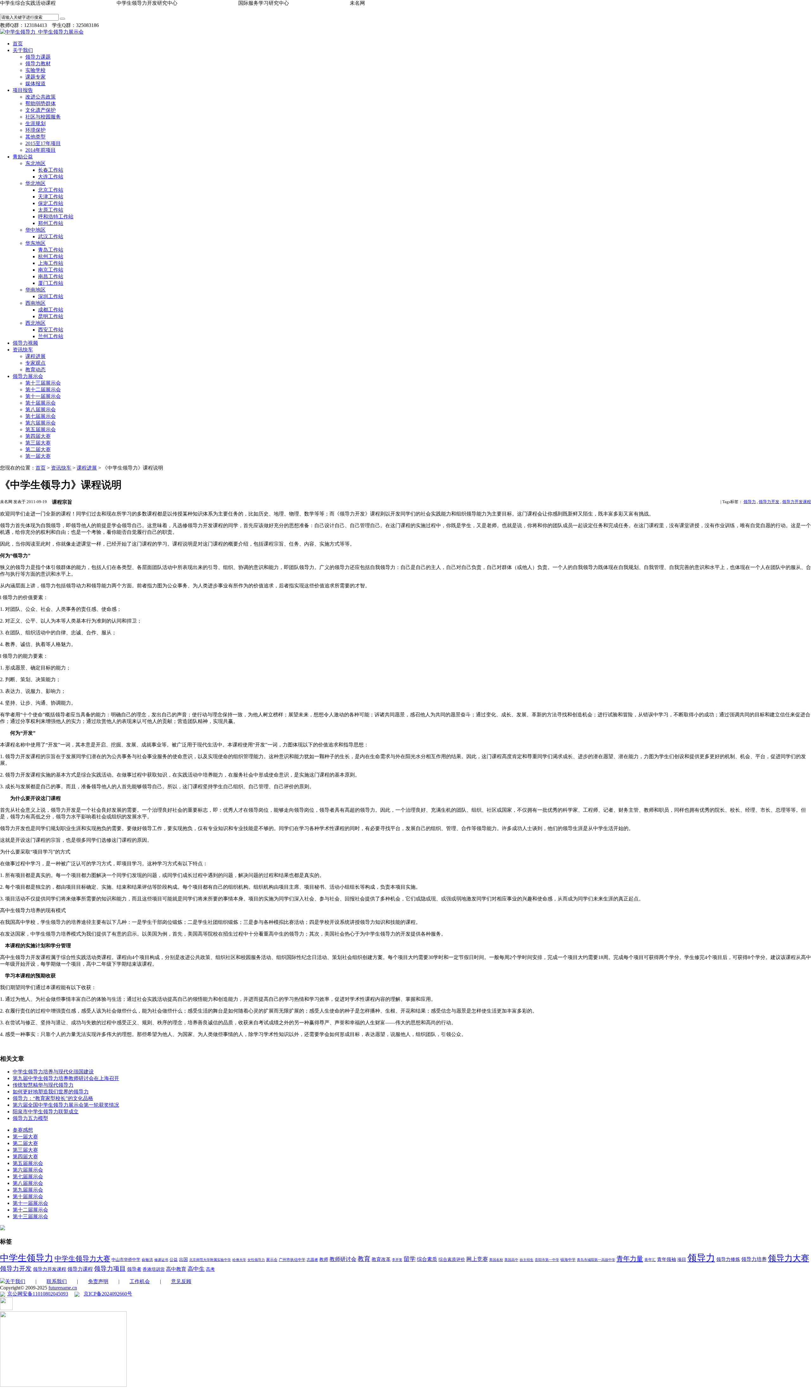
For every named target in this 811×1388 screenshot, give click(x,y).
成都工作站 (50, 309)
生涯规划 (35, 123)
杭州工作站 (50, 256)
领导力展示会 (28, 376)
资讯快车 (23, 349)
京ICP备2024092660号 (108, 1293)
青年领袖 (666, 1259)
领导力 (750, 501)
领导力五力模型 (30, 1118)
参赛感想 (23, 1130)
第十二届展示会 (43, 389)
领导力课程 (80, 1269)
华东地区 (35, 243)
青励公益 (23, 156)
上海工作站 (50, 263)
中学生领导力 (26, 1258)
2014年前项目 (40, 150)
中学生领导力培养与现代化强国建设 (53, 1071)
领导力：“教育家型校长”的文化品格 (53, 1098)
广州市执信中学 (292, 1259)
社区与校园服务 (43, 116)
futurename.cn (62, 1287)
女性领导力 (256, 1260)
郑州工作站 (50, 223)
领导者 (134, 1269)
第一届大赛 (38, 456)
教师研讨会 (342, 1259)
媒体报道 (35, 83)
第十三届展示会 (43, 383)
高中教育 (176, 1269)
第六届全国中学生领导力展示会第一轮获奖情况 (66, 1105)
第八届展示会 (40, 409)
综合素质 (427, 1259)
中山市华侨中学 (126, 1259)
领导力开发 (769, 501)
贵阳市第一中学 (547, 1260)
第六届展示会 (40, 422)
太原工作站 (50, 210)
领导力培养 (754, 1259)
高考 (210, 1269)
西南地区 (35, 303)
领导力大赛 (788, 1258)
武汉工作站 (50, 236)
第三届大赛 (38, 442)
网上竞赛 (477, 1259)
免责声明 (98, 1281)
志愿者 (312, 1259)
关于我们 (23, 50)
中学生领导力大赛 (82, 1259)
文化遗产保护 (40, 110)
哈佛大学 (239, 1260)
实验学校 (35, 70)
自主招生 (526, 1260)
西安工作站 (50, 329)
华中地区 (35, 230)
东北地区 (35, 163)
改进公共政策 (40, 96)
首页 (18, 43)
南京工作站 (50, 269)
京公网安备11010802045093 (37, 1293)
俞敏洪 (147, 1259)
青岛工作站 (50, 250)
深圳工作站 (50, 296)
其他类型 (35, 136)
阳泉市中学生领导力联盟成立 (46, 1111)
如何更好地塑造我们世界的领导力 (51, 1091)
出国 (183, 1259)
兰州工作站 (50, 336)
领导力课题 (38, 57)
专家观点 (35, 363)
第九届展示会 (28, 1190)
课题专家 (35, 77)
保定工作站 (50, 203)
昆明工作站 (50, 316)
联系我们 (57, 1281)
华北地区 (35, 183)
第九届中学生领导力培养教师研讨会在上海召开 (66, 1078)
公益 (173, 1259)
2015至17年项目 (43, 143)
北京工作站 (50, 190)
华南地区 (35, 289)
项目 (681, 1259)
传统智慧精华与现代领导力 (43, 1085)
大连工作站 (50, 176)
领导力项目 (110, 1268)
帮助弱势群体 (40, 103)
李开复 (397, 1260)
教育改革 (381, 1259)
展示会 (272, 1259)
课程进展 (35, 356)
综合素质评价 (451, 1259)
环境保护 (35, 130)
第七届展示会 (40, 416)
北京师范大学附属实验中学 (210, 1260)
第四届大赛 (38, 436)
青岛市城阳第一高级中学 (596, 1260)
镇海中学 (568, 1259)
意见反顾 (181, 1281)
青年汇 (650, 1259)
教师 (323, 1259)
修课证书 (161, 1260)
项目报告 (23, 90)
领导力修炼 (728, 1259)
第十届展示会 (40, 403)
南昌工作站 (50, 276)
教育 (364, 1258)
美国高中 (511, 1260)
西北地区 (35, 323)
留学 (410, 1259)
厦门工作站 (50, 283)
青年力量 (629, 1259)
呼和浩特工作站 (55, 216)
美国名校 (496, 1260)
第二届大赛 (38, 449)
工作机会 (140, 1281)
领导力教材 (38, 63)
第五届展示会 (40, 429)
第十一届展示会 (43, 396)
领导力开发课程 (796, 501)
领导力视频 (25, 343)
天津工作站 (50, 196)
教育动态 (35, 369)
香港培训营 (154, 1269)
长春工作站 (50, 170)
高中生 (196, 1269)
